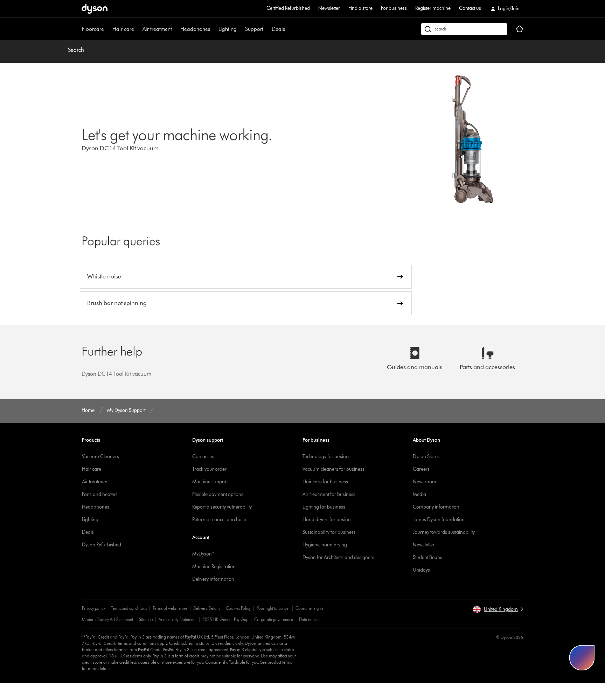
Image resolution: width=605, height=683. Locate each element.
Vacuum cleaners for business (333, 469)
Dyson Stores (426, 457)
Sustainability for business (329, 532)
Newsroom (424, 482)
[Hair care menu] (137, 29)
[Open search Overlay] (464, 29)
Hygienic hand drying (324, 545)
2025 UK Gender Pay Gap (225, 619)
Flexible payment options (217, 494)
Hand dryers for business (328, 520)
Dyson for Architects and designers (338, 557)
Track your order (209, 469)
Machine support (210, 482)
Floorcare (93, 29)
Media (419, 494)
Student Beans (427, 557)
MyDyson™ (203, 554)
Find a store (360, 8)
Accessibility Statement (177, 619)
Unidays (421, 570)
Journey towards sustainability (444, 532)
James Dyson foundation (439, 520)
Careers (421, 469)
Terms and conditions (129, 608)
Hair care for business (325, 482)
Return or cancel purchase (219, 520)
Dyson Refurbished (101, 545)
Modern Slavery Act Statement (107, 619)
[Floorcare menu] (107, 29)
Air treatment (157, 29)
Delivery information (213, 579)
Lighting (227, 29)
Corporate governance (273, 619)
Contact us (470, 8)
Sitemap (146, 619)
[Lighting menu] (240, 29)
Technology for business (327, 457)
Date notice (309, 619)
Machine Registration (214, 567)
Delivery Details (206, 608)
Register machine (433, 8)
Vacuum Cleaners (100, 457)
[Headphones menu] (213, 29)
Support (254, 29)
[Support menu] (266, 29)
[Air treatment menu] (175, 29)
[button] (498, 609)
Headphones (195, 29)
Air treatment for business (328, 494)
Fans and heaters (100, 494)
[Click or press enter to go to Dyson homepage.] (94, 9)
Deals (278, 29)
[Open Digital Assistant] (581, 657)
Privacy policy (93, 608)
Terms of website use (170, 608)
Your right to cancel (273, 608)
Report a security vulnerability (222, 507)
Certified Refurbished (288, 8)
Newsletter (329, 8)
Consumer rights (309, 608)
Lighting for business (323, 507)
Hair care (123, 29)
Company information (436, 507)
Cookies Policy (238, 608)
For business (394, 8)
